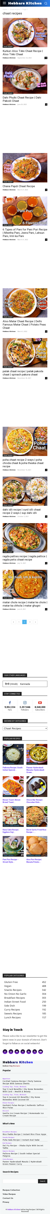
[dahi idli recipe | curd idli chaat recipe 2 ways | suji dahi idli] (25, 491)
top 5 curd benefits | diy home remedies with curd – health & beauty (23, 1090)
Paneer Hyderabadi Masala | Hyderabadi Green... (35, 770)
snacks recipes (9, 1137)
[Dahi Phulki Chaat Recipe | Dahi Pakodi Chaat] (25, 79)
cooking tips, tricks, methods (15, 1086)
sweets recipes (8, 763)
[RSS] (28, 1051)
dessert (30, 796)
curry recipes (32, 763)
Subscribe (40, 701)
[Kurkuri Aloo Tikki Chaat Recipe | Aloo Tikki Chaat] (25, 33)
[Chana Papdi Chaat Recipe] (25, 168)
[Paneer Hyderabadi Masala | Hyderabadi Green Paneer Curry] (36, 754)
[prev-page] (13, 622)
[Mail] (17, 1051)
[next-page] (35, 622)
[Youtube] (40, 1051)
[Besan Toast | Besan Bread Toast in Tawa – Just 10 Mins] (13, 786)
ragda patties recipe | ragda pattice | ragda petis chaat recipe (25, 558)
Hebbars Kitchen (9, 58)
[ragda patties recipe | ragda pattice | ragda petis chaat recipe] (25, 538)
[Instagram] (11, 1051)
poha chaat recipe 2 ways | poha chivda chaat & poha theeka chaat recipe (23, 463)
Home (5, 9)
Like (9, 701)
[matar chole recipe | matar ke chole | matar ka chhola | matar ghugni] (25, 584)
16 (46, 58)
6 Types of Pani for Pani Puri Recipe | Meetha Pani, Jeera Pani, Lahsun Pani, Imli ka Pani (25, 233)
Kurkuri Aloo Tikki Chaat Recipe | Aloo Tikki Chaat (23, 52)
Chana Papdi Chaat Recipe (19, 186)
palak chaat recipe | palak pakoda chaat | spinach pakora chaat (23, 373)
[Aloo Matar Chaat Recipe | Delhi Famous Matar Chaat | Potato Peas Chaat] (25, 303)
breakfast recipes (10, 796)
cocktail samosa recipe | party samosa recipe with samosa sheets (22, 1082)
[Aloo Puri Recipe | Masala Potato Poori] (36, 846)
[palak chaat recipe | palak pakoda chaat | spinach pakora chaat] (25, 353)
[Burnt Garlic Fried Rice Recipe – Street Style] (36, 816)
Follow (25, 701)
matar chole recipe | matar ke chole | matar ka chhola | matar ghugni (25, 604)
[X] (34, 1051)
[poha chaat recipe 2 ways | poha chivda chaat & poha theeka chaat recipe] (25, 442)
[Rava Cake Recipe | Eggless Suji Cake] (13, 816)
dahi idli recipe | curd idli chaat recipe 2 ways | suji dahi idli (22, 511)
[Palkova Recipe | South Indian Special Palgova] (13, 754)
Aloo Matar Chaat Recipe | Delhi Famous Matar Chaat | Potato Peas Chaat (24, 324)
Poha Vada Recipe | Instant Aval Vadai (21, 1140)
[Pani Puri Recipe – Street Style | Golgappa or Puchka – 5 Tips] (13, 846)
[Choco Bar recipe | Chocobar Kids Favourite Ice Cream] (36, 786)
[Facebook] (5, 1051)
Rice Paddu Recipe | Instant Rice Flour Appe (24, 1134)
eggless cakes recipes (11, 826)
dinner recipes (8, 1103)
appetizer (6, 1078)
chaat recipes (15, 9)
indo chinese (32, 826)
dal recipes (7, 1143)
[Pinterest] (23, 1051)
